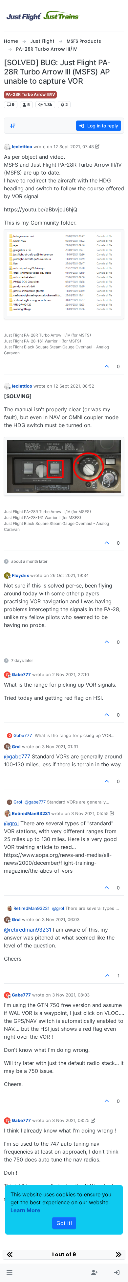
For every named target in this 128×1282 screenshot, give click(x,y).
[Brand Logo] (43, 16)
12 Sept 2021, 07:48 (73, 146)
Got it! (64, 1223)
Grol (16, 746)
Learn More (25, 1210)
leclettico (22, 146)
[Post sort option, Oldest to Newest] (13, 126)
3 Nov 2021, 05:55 (90, 813)
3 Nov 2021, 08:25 (71, 1120)
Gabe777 (21, 674)
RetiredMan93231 (31, 813)
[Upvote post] (107, 366)
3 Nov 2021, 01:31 (60, 746)
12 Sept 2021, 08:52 (73, 386)
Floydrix (20, 575)
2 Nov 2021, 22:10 (70, 674)
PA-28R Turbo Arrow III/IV (30, 94)
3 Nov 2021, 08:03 (71, 994)
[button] (9, 1272)
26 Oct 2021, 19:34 (69, 575)
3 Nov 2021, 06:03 (60, 919)
